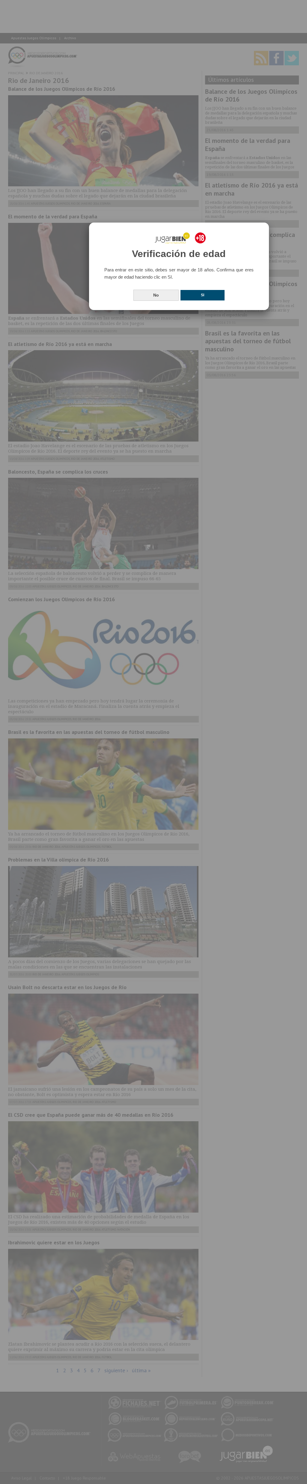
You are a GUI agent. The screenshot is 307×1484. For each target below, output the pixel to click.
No (156, 295)
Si (202, 295)
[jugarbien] (179, 238)
